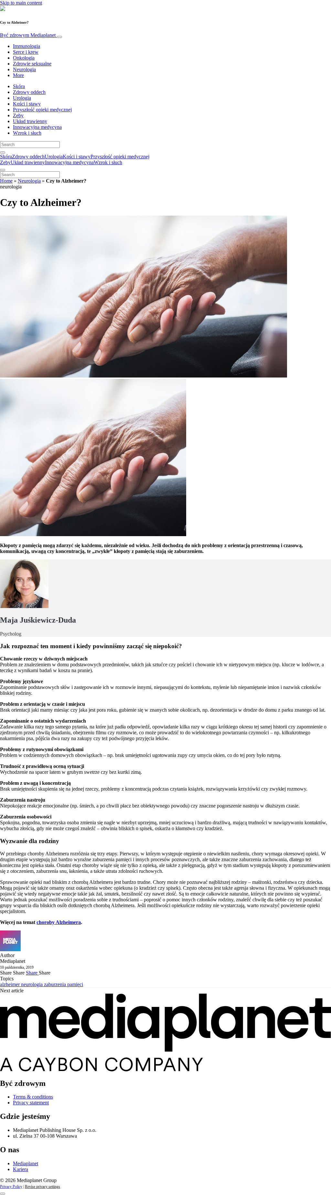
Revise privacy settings (42, 1186)
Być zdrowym (28, 35)
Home (6, 181)
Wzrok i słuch (27, 133)
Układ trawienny (30, 121)
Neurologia (24, 69)
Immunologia (26, 46)
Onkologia (24, 58)
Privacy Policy (11, 1186)
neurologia (32, 984)
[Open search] (2, 152)
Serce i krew (25, 52)
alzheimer (10, 984)
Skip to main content (21, 3)
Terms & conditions (33, 1096)
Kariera (20, 1169)
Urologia (22, 98)
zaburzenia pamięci (63, 984)
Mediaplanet (25, 1163)
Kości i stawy (27, 104)
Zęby (18, 115)
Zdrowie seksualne (32, 63)
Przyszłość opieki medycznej (42, 109)
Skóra (19, 86)
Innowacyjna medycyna (37, 127)
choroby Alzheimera (59, 922)
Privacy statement (31, 1102)
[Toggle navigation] (59, 37)
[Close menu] (2, 170)
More (18, 75)
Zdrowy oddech (29, 92)
